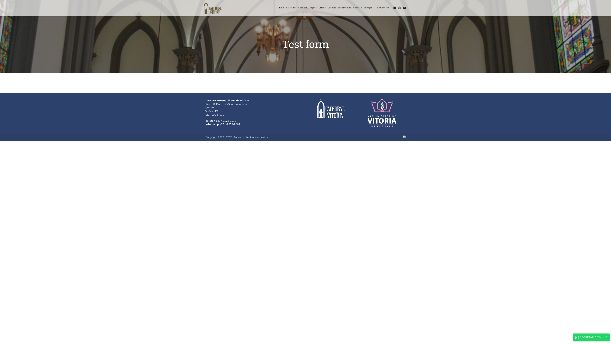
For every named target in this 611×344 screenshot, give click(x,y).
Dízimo (322, 8)
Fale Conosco (382, 8)
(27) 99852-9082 (230, 124)
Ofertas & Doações (307, 8)
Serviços (368, 8)
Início (281, 8)
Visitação (357, 8)
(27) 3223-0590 (227, 120)
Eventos (332, 8)
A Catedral (291, 8)
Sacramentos (344, 8)
